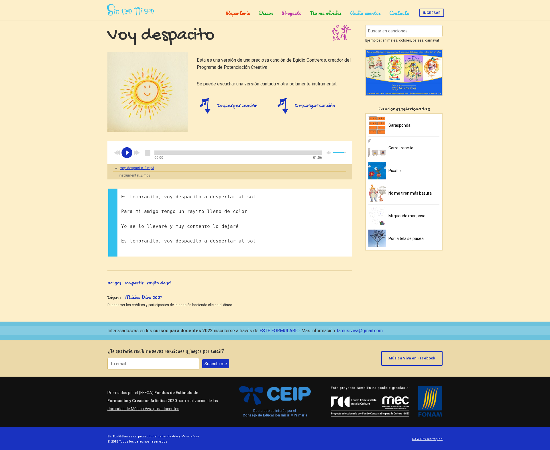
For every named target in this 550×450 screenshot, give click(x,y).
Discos (266, 13)
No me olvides (325, 13)
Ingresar (432, 13)
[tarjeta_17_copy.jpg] (147, 92)
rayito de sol (159, 283)
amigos (114, 283)
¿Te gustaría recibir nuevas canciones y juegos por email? (165, 351)
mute (328, 152)
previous (117, 153)
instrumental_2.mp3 (134, 175)
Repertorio (238, 13)
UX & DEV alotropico (427, 439)
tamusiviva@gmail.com (360, 330)
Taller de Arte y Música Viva (178, 436)
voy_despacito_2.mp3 (137, 168)
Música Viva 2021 (143, 297)
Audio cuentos (365, 13)
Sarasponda (399, 125)
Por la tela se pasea (406, 238)
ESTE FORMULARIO (279, 330)
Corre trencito (400, 148)
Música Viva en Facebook (412, 358)
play (127, 153)
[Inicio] (131, 10)
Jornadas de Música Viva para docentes (143, 408)
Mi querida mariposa (406, 216)
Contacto (399, 13)
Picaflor (395, 170)
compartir (134, 283)
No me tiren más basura (410, 193)
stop (148, 153)
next (137, 153)
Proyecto (292, 13)
